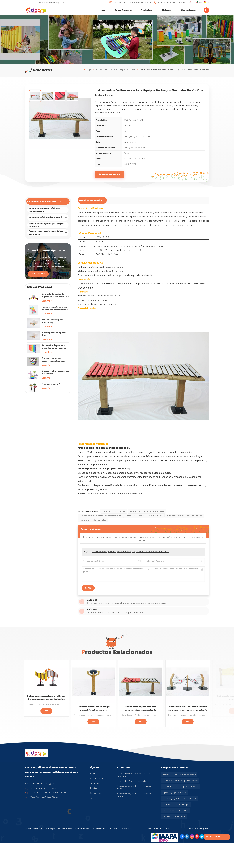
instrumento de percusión (173, 816)
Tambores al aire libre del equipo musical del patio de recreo (93, 708)
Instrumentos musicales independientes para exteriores (100, 516)
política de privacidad (123, 828)
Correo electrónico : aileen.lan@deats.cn (48, 792)
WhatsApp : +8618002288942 (44, 797)
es (208, 2)
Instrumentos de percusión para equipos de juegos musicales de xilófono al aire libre (130, 551)
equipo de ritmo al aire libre (114, 511)
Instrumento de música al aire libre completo (184, 516)
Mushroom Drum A (51, 384)
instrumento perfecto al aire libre (93, 520)
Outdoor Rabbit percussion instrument (55, 372)
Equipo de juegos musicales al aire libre (179, 798)
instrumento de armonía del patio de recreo (147, 511)
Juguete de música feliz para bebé (45, 217)
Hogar (103, 10)
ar (200, 2)
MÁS (46, 710)
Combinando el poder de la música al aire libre (144, 516)
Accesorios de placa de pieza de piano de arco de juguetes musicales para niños (54, 346)
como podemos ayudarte (46, 250)
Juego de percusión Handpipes (175, 804)
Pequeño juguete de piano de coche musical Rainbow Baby (55, 308)
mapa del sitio (99, 828)
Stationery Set (201, 828)
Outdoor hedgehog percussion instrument (53, 359)
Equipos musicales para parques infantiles (180, 786)
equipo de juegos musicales (174, 792)
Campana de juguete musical (175, 810)
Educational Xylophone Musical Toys (53, 321)
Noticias (166, 10)
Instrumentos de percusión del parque (179, 774)
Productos (146, 10)
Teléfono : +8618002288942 (43, 788)
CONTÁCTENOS (38, 273)
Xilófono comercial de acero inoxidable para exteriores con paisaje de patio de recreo (187, 708)
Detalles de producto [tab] (92, 200)
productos (94, 783)
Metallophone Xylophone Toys (54, 333)
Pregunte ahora (111, 174)
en (193, 2)
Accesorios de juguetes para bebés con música (46, 232)
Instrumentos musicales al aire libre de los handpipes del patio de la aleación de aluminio (46, 698)
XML (109, 828)
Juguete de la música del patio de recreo (180, 780)
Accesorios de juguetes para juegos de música (46, 225)
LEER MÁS (46, 301)
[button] (213, 693)
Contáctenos (188, 10)
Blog (91, 798)
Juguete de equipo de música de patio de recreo (44, 210)
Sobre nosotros (123, 10)
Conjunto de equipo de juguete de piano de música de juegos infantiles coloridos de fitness (55, 295)
